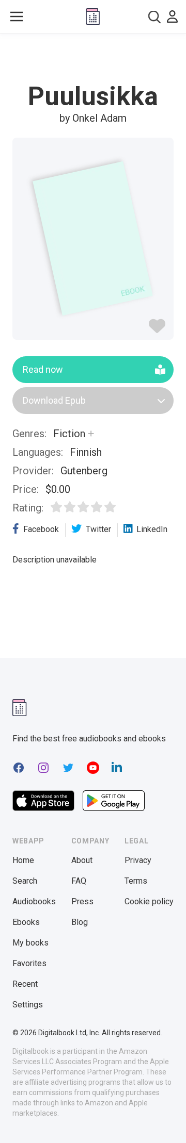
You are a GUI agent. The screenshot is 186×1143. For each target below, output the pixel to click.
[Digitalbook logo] (93, 16)
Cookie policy (149, 901)
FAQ (78, 881)
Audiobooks (34, 901)
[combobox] (154, 16)
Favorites (29, 963)
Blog (79, 922)
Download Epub (54, 400)
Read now (43, 369)
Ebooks (26, 922)
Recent (25, 984)
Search (24, 881)
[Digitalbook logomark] (19, 707)
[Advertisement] (93, 59)
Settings (27, 1004)
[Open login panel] (172, 16)
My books (30, 943)
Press (82, 901)
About (81, 860)
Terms (136, 881)
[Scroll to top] (167, 1120)
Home (23, 860)
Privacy (138, 860)
